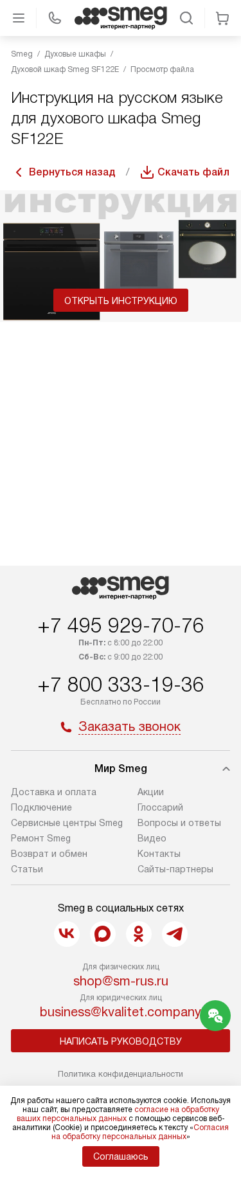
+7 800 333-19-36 (120, 684)
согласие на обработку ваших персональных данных (118, 1114)
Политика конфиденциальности (120, 1074)
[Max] (103, 934)
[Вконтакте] (67, 934)
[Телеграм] (175, 934)
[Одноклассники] (139, 934)
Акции (151, 792)
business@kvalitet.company (120, 1012)
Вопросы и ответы (179, 823)
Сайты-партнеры (175, 869)
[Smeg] (121, 18)
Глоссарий (160, 807)
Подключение (41, 807)
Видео (152, 838)
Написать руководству (121, 1041)
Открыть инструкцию (120, 301)
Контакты (159, 854)
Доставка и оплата (53, 792)
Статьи (27, 869)
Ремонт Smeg (41, 838)
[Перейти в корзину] (222, 18)
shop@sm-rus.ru (120, 981)
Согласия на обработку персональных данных (140, 1132)
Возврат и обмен (49, 854)
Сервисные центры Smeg (67, 823)
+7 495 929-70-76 (120, 625)
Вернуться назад (72, 171)
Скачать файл (193, 171)
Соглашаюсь (120, 1156)
